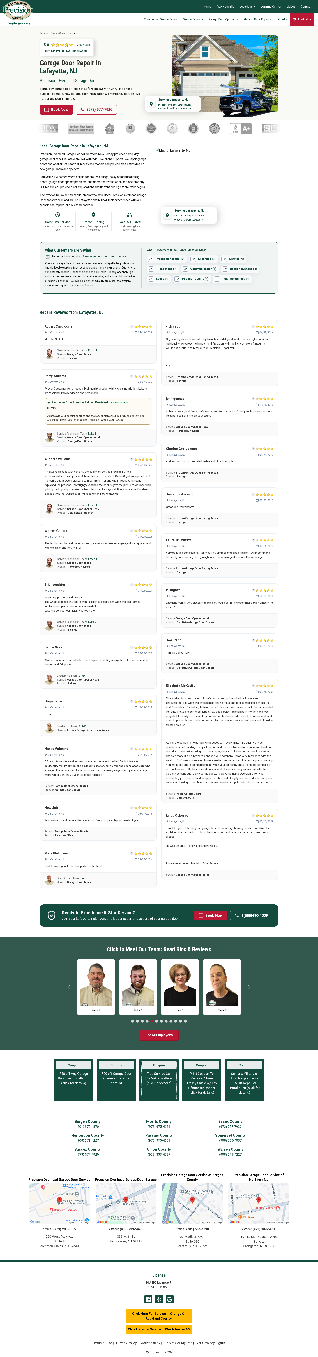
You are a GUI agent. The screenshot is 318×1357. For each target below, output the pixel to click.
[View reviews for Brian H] (49, 680)
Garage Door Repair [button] (257, 19)
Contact (306, 6)
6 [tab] (156, 1021)
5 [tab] (152, 1021)
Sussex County (59, 33)
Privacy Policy (126, 1343)
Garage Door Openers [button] (223, 19)
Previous (68, 987)
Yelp (159, 1299)
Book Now (59, 109)
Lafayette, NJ (56, 332)
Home (207, 6)
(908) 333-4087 (230, 1140)
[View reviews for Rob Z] (49, 728)
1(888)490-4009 (254, 915)
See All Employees (159, 1035)
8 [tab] (166, 1021)
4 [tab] (147, 1021)
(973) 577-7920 (99, 109)
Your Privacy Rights (211, 1343)
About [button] (281, 19)
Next (249, 987)
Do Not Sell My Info (178, 1343)
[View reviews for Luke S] (49, 437)
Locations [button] (246, 6)
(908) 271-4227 (87, 1140)
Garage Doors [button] (192, 19)
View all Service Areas (187, 220)
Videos (291, 6)
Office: (59, 1229)
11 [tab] (180, 1021)
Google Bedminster (170, 1299)
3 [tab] (142, 1021)
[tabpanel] (96, 986)
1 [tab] (133, 1021)
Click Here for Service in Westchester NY (159, 1329)
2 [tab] (137, 1021)
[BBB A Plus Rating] (185, 128)
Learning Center (271, 6)
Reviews (44, 33)
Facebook (148, 1299)
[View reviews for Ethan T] (49, 354)
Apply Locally (225, 6)
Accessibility (150, 1343)
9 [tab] (171, 1021)
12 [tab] (185, 1021)
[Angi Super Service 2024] (54, 128)
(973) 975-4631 (159, 1126)
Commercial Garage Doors (160, 19)
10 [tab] (176, 1021)
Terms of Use (102, 1343)
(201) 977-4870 (87, 1126)
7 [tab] (161, 1021)
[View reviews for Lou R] (49, 880)
